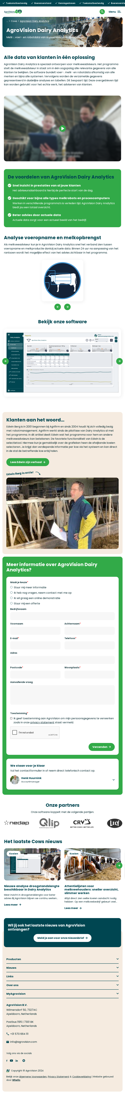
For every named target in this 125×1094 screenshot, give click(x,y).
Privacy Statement (58, 1076)
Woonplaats (71, 667)
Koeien (13, 853)
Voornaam (16, 623)
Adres (13, 653)
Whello (16, 1080)
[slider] (47, 157)
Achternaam (72, 623)
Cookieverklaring (81, 1076)
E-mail (14, 638)
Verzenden (99, 747)
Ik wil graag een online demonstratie (37, 598)
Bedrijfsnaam (18, 609)
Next (67, 307)
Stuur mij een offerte (27, 603)
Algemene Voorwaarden (33, 1076)
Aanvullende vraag (21, 682)
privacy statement (42, 722)
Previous (57, 307)
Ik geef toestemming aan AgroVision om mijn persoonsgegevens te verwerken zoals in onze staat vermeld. (64, 720)
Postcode (16, 667)
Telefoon (69, 638)
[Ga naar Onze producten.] (7, 21)
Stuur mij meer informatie (30, 587)
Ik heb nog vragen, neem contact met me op (43, 593)
